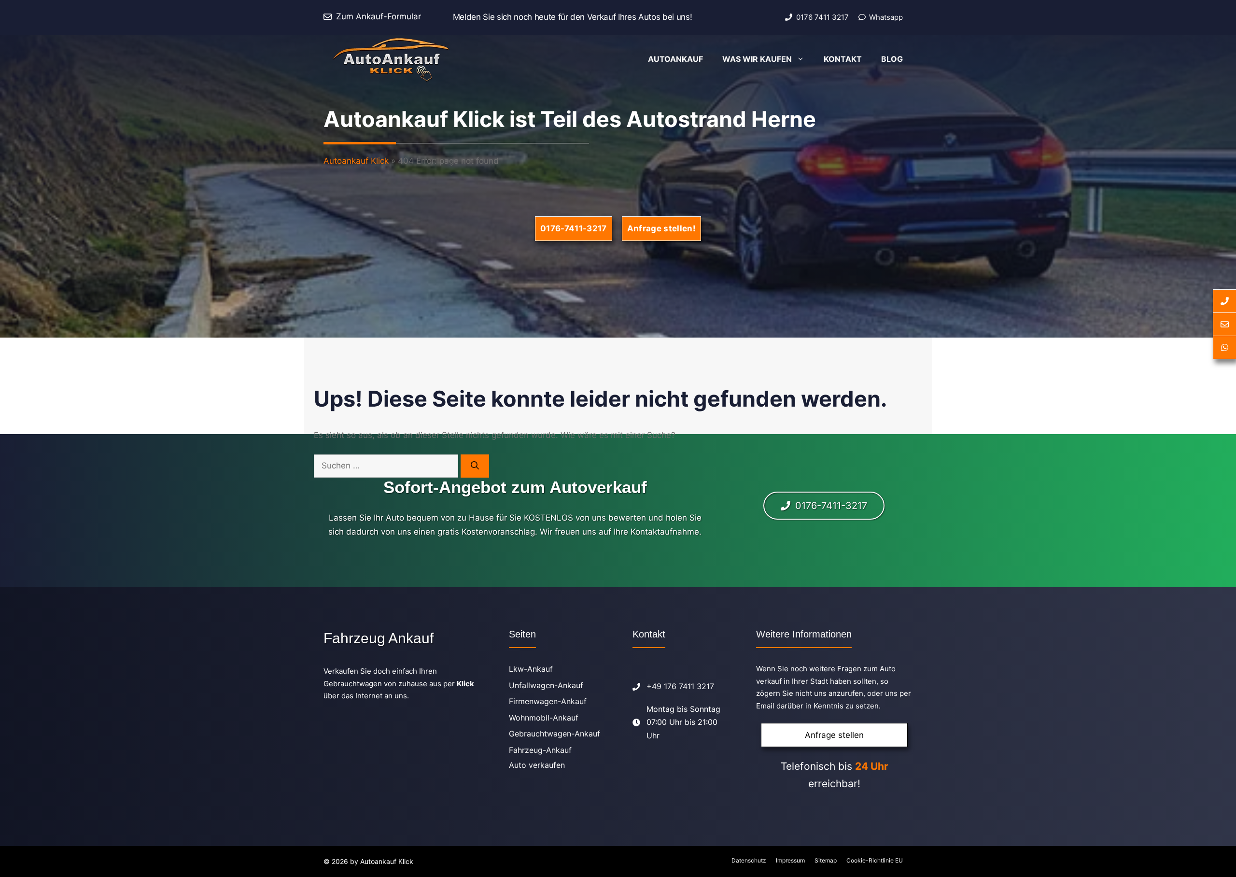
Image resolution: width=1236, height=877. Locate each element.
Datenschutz (748, 860)
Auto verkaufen (537, 765)
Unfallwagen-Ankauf (546, 685)
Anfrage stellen (834, 735)
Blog (892, 59)
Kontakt (843, 59)
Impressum (790, 860)
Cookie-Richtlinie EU (874, 860)
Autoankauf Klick (356, 161)
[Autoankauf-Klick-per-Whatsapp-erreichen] (1224, 347)
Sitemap (826, 860)
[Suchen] (475, 466)
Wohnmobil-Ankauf (543, 717)
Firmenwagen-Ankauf (548, 701)
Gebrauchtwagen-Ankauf (554, 733)
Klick (465, 683)
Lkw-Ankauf (531, 669)
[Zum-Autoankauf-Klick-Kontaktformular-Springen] (1224, 324)
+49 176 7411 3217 (680, 686)
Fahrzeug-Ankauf (540, 750)
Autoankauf (675, 59)
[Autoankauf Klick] (390, 59)
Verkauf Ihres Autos (623, 17)
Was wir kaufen (757, 59)
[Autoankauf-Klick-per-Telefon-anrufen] (1224, 301)
